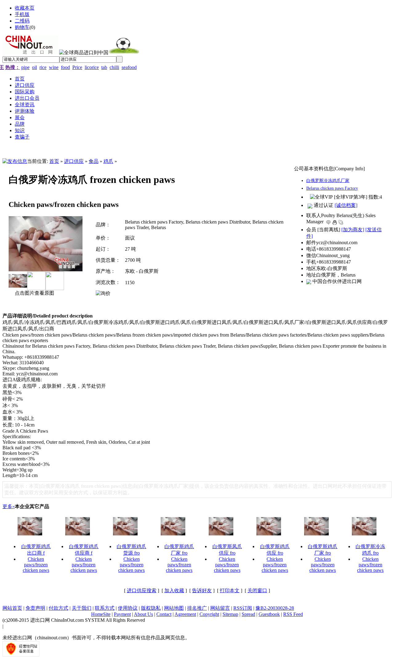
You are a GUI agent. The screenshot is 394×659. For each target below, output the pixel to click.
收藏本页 (24, 7)
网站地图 (174, 608)
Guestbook (269, 614)
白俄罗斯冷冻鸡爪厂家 (327, 180)
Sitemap (230, 614)
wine (53, 67)
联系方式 (105, 608)
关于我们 (81, 608)
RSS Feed (293, 614)
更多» (8, 506)
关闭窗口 (257, 590)
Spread (248, 614)
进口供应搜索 (141, 590)
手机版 (22, 14)
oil (34, 67)
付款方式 (58, 608)
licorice (92, 67)
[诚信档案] (346, 205)
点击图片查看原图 (34, 293)
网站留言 (220, 608)
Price (77, 67)
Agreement (185, 614)
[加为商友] (352, 229)
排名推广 (197, 608)
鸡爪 (108, 161)
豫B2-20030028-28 (274, 608)
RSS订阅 (242, 608)
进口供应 (74, 161)
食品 (93, 161)
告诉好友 (202, 590)
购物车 (22, 27)
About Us (143, 614)
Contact (163, 614)
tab (104, 67)
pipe (25, 67)
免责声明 (35, 608)
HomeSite (101, 614)
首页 (54, 161)
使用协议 (128, 608)
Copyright (209, 614)
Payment (122, 614)
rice (42, 67)
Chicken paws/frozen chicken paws (36, 564)
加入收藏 (174, 590)
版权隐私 (151, 608)
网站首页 (12, 608)
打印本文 (229, 590)
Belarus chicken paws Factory (332, 188)
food (65, 67)
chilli (114, 67)
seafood (129, 67)
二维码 (22, 20)
